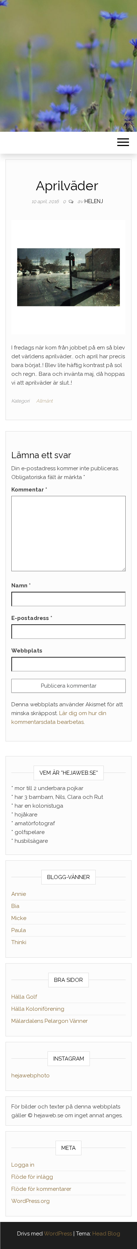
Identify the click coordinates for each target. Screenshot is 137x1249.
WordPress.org (30, 1201)
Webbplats (26, 650)
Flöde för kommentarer (41, 1189)
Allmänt (44, 401)
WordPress (58, 1233)
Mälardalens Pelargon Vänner (49, 1021)
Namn (21, 585)
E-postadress (31, 618)
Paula (18, 930)
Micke (18, 918)
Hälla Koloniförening (37, 1009)
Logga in (22, 1165)
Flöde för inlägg (32, 1177)
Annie (18, 894)
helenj (93, 201)
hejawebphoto (30, 1075)
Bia (15, 906)
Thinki (18, 942)
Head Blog (106, 1233)
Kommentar (29, 489)
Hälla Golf (24, 997)
